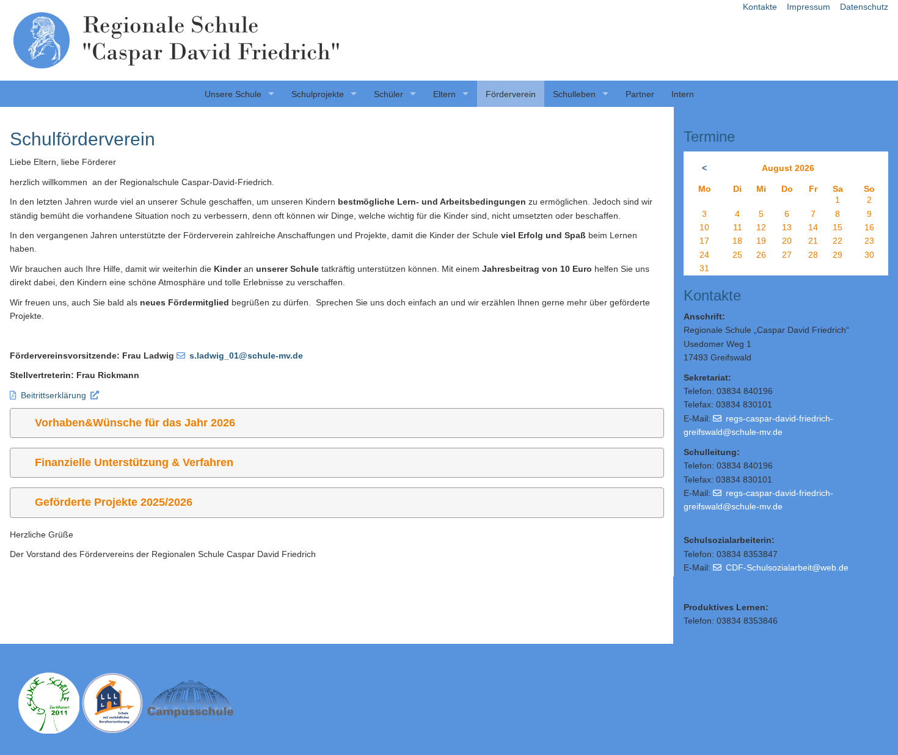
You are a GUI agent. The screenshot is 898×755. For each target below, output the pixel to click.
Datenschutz (864, 7)
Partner (640, 94)
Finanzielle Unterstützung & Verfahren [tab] (134, 462)
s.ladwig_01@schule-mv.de (246, 355)
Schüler (388, 94)
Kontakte (760, 7)
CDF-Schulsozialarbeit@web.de (787, 567)
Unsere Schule (233, 94)
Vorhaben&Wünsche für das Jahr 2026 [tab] (135, 423)
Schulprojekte (317, 94)
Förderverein (511, 94)
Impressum (808, 7)
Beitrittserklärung (53, 395)
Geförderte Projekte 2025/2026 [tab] (113, 502)
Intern (682, 94)
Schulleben (574, 94)
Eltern (444, 94)
